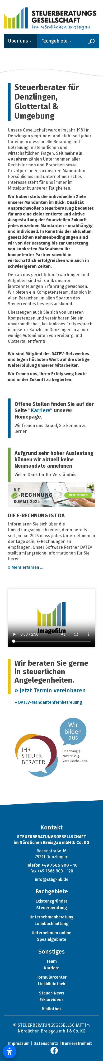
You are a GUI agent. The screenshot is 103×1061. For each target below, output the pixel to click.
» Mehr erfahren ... (25, 567)
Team (51, 961)
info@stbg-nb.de (51, 879)
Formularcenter (51, 977)
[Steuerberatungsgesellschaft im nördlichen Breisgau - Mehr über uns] (50, 17)
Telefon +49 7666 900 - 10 (52, 865)
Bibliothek (52, 1008)
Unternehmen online (51, 932)
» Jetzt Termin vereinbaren (50, 690)
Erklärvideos (52, 999)
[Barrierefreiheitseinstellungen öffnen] (9, 1051)
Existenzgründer (51, 901)
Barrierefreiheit (77, 1043)
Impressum (19, 1043)
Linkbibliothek (51, 983)
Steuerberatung (51, 907)
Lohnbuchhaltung (52, 923)
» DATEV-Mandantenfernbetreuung (48, 702)
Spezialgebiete (51, 939)
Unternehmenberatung (52, 916)
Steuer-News (51, 993)
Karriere (40, 410)
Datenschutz (46, 1043)
